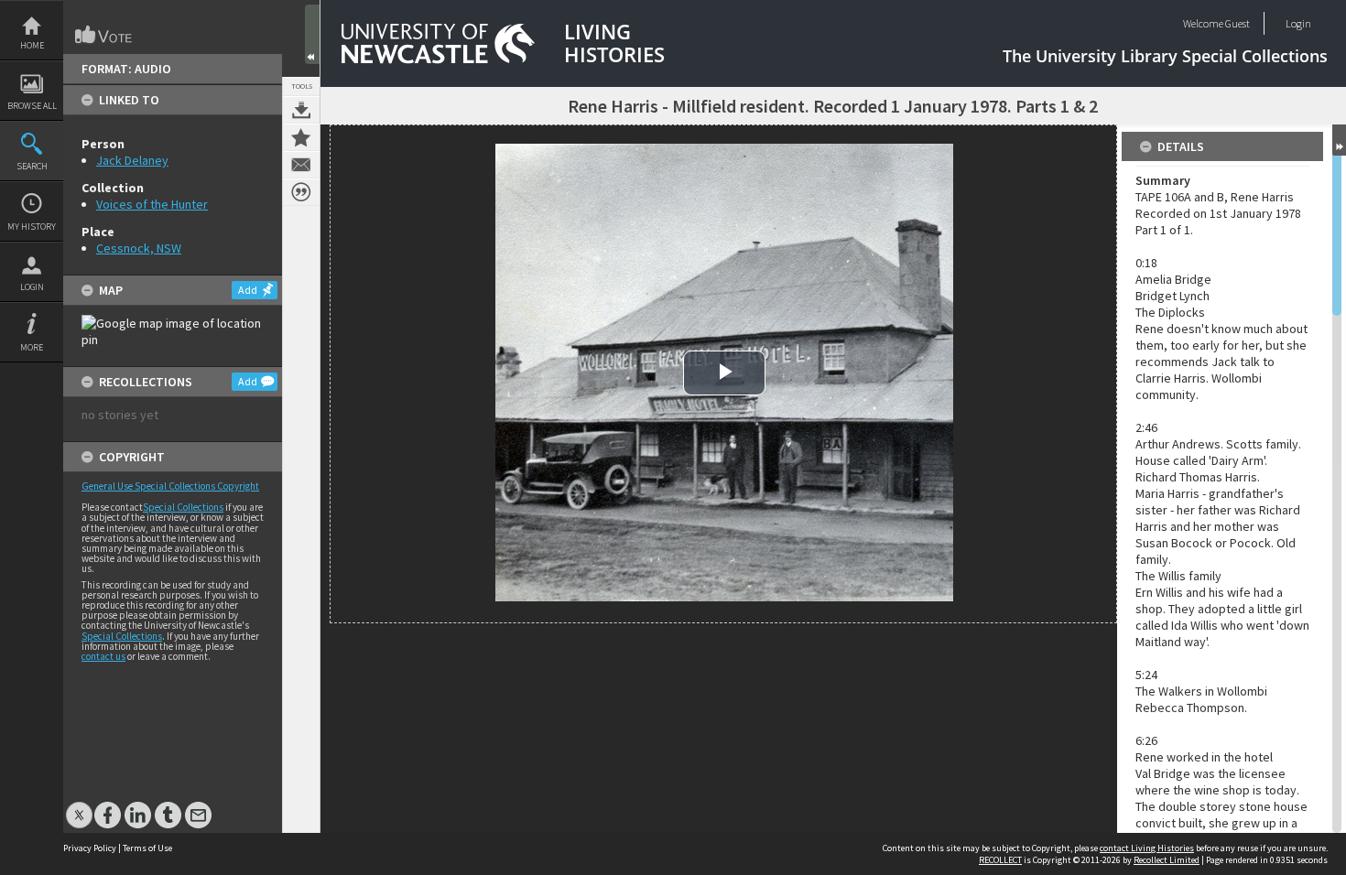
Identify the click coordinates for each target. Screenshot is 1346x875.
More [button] (31, 347)
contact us (103, 656)
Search (32, 166)
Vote (104, 35)
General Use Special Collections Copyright (170, 486)
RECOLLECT (1000, 860)
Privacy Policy (89, 848)
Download (301, 110)
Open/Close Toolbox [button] (312, 34)
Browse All (32, 106)
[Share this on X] (79, 806)
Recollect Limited (1166, 860)
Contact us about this (301, 164)
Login (32, 287)
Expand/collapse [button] (1339, 140)
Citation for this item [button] (301, 192)
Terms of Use (147, 848)
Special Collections (183, 507)
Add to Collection (301, 137)
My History (31, 226)
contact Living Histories (1147, 848)
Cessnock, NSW (138, 248)
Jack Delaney (132, 160)
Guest (1237, 23)
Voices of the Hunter (152, 204)
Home (32, 45)
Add (247, 290)
